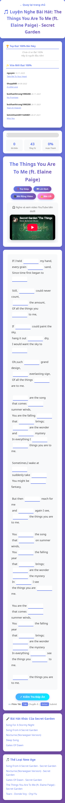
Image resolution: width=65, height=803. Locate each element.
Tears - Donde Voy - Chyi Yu (21, 793)
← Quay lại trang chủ (32, 4)
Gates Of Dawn (14, 745)
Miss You (11, 118)
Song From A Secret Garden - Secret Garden (31, 766)
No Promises (12, 97)
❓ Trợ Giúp (23, 189)
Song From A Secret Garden (22, 730)
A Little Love (12, 87)
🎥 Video (23, 196)
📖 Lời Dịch (42, 189)
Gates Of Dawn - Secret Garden (24, 780)
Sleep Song (12, 740)
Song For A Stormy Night (20, 725)
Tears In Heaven (14, 107)
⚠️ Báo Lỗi (46, 196)
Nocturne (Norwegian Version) (23, 735)
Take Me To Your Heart (17, 76)
